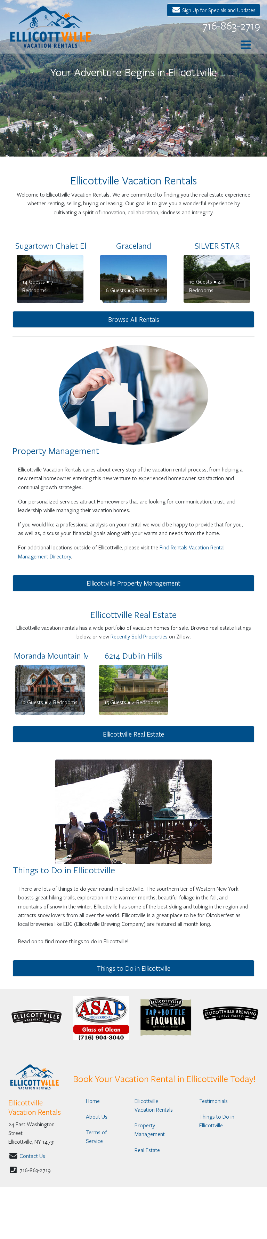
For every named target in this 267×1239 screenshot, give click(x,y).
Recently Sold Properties (139, 636)
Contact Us (32, 1155)
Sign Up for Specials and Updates (218, 10)
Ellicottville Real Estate (133, 734)
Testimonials (213, 1100)
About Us (96, 1116)
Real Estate (147, 1149)
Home (93, 1100)
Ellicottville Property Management (133, 583)
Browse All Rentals (133, 319)
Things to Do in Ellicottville (133, 968)
